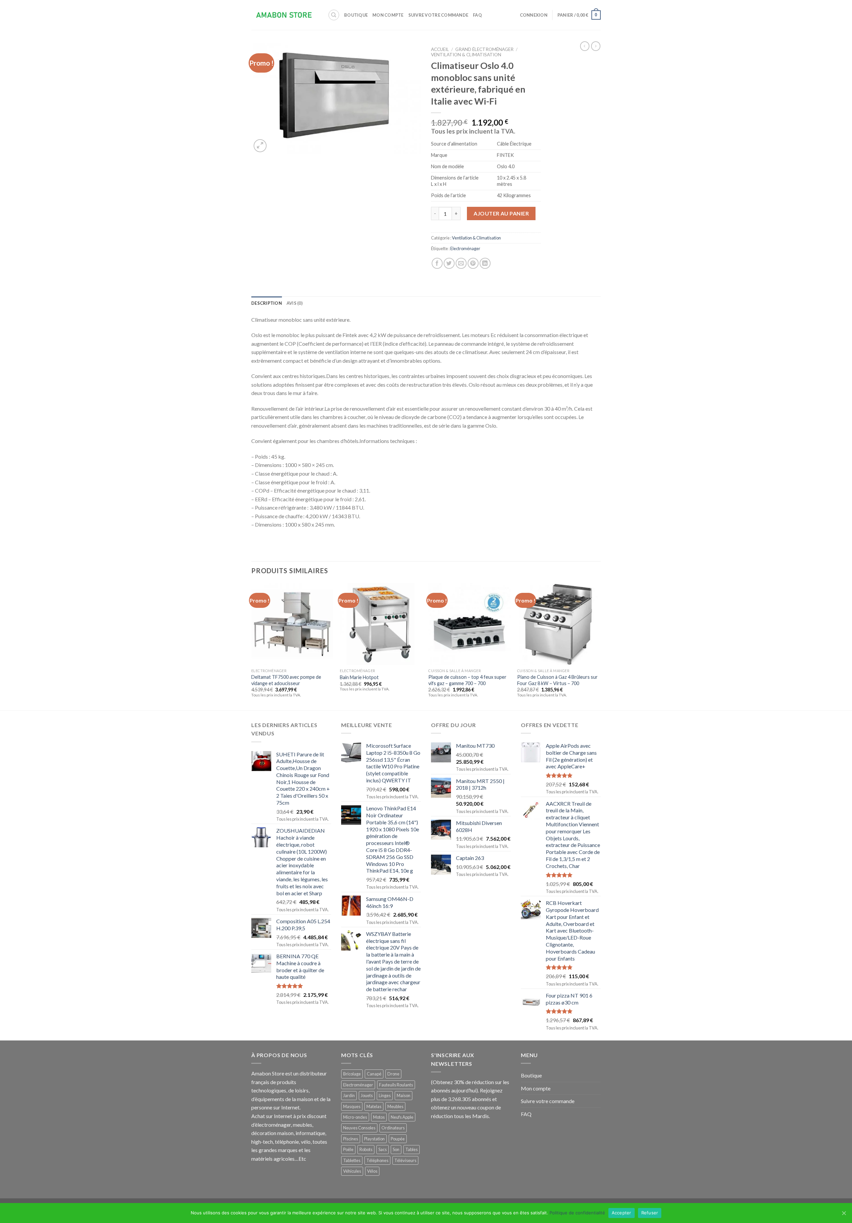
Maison (403, 1095)
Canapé (374, 1073)
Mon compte (388, 15)
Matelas (373, 1106)
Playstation (374, 1138)
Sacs (382, 1149)
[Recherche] (333, 15)
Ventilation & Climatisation (466, 54)
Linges (385, 1095)
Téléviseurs (405, 1160)
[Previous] (252, 646)
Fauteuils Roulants (396, 1084)
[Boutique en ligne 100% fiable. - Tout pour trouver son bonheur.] (284, 15)
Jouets (367, 1095)
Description (266, 303)
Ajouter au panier (501, 213)
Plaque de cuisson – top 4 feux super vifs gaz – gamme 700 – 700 (467, 680)
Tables (411, 1149)
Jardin (349, 1095)
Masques (351, 1106)
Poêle (348, 1149)
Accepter (621, 1212)
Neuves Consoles (359, 1127)
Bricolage (352, 1073)
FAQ (477, 15)
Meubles (395, 1106)
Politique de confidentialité (577, 1212)
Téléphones (377, 1160)
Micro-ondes (355, 1117)
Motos (379, 1117)
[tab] (266, 303)
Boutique (356, 15)
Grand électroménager (484, 49)
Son (396, 1149)
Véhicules (352, 1171)
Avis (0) (295, 303)
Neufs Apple (402, 1117)
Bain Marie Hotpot (359, 677)
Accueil (440, 49)
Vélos (372, 1171)
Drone (393, 1073)
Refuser (649, 1212)
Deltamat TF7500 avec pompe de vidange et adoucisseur (286, 680)
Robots (365, 1149)
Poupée (398, 1138)
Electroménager (465, 248)
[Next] (599, 646)
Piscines (350, 1138)
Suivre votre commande (438, 15)
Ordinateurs (393, 1127)
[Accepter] (843, 1213)
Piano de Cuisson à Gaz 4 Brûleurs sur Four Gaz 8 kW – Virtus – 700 (557, 680)
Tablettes (351, 1160)
